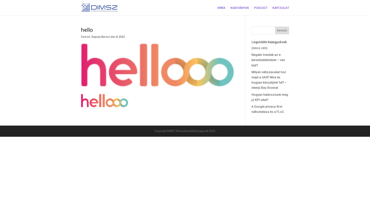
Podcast (260, 8)
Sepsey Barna (100, 36)
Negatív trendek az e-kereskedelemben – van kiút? (268, 60)
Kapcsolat (280, 8)
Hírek (221, 8)
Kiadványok (239, 8)
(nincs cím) (259, 48)
